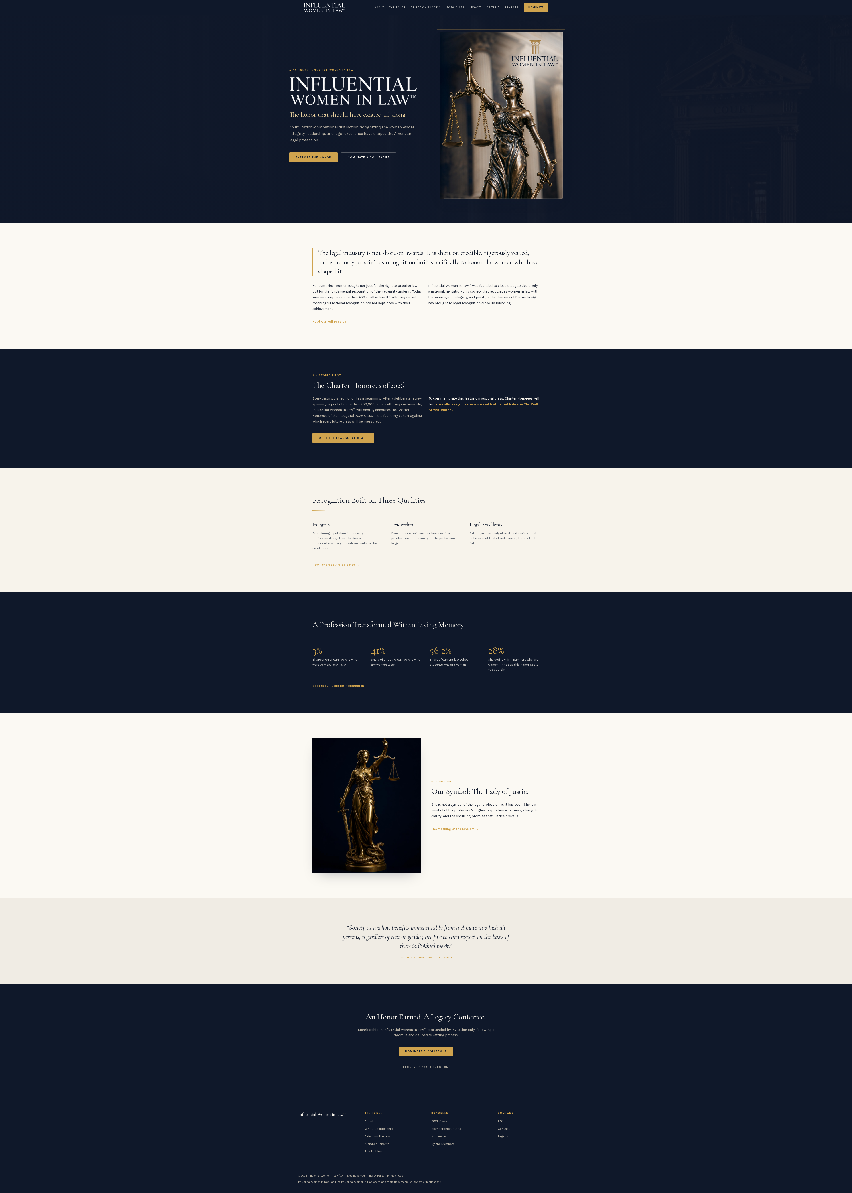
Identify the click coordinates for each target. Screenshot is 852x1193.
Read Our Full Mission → (331, 321)
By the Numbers (443, 1144)
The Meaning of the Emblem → (455, 829)
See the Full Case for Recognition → (340, 686)
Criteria (492, 7)
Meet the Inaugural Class (343, 438)
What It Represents (379, 1129)
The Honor (397, 7)
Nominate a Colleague (368, 157)
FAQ (500, 1121)
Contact (504, 1129)
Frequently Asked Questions (426, 1067)
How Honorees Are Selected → (335, 565)
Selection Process (426, 7)
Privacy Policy (376, 1175)
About (379, 7)
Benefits (511, 7)
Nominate (536, 7)
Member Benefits (377, 1144)
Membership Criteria (446, 1129)
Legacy (475, 7)
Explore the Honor (313, 157)
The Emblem (374, 1151)
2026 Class (455, 7)
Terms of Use (395, 1175)
